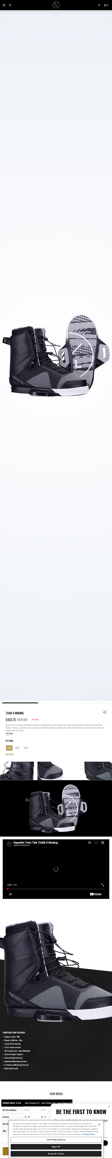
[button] (106, 5)
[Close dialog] (109, 1106)
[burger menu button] (4, 5)
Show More (9, 733)
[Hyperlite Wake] (56, 5)
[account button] (99, 5)
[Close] (99, 1125)
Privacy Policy (88, 1134)
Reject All (56, 1147)
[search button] (10, 5)
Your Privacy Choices (56, 1140)
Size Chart (10, 754)
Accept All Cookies (56, 1154)
